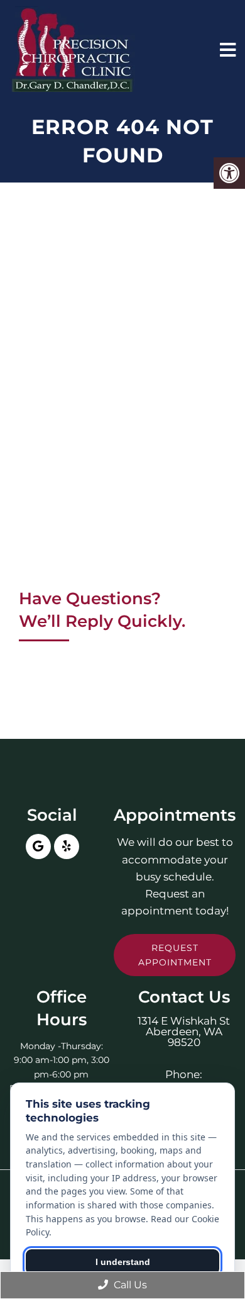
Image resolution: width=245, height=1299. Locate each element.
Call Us (129, 1285)
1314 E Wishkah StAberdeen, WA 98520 (184, 1032)
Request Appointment (175, 954)
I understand (122, 1262)
